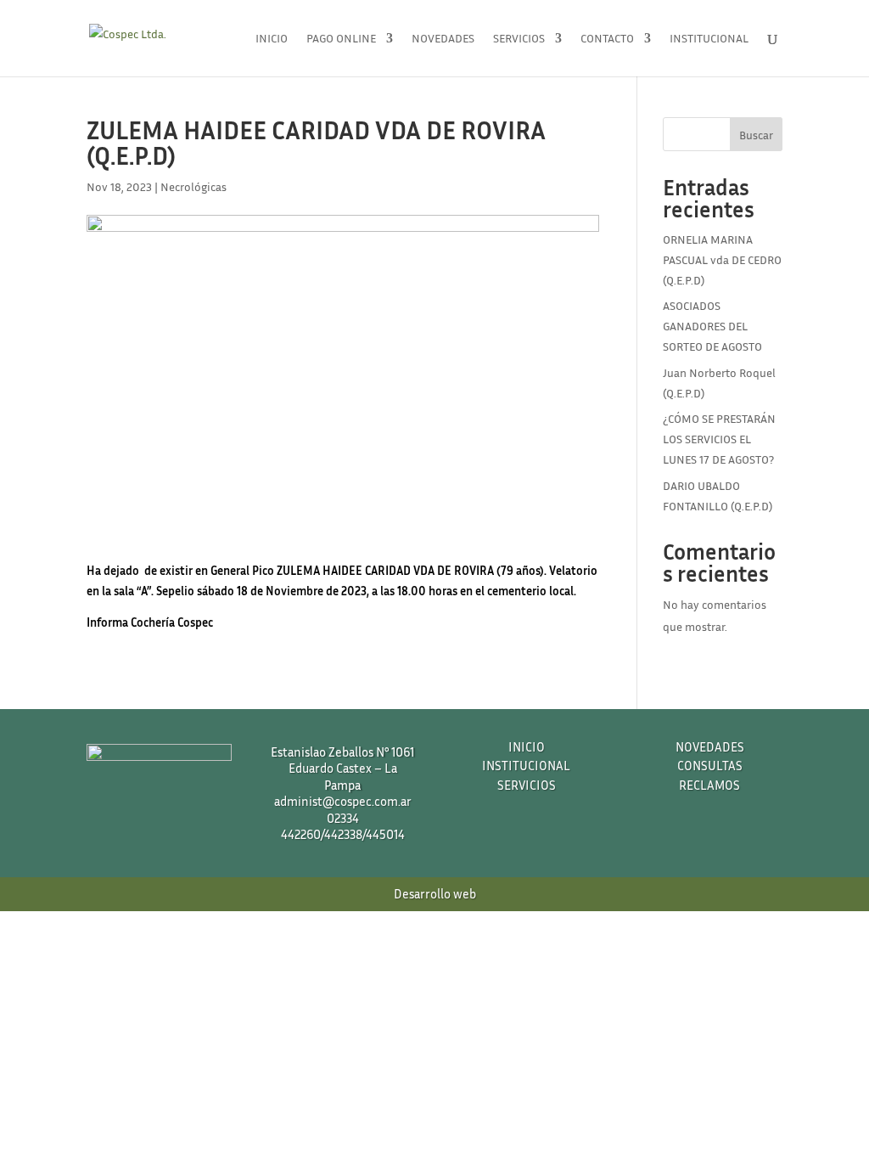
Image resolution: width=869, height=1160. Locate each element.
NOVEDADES (710, 746)
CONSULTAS (710, 765)
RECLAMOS (709, 784)
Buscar (756, 134)
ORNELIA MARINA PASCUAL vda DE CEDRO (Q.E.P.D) (722, 259)
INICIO (526, 746)
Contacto (607, 38)
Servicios (519, 38)
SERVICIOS (526, 784)
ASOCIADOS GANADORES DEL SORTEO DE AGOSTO (712, 325)
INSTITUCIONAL (526, 765)
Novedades (443, 38)
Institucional (709, 38)
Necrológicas (193, 186)
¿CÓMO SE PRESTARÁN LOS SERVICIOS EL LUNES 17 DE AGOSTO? (719, 438)
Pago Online (341, 38)
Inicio (271, 38)
